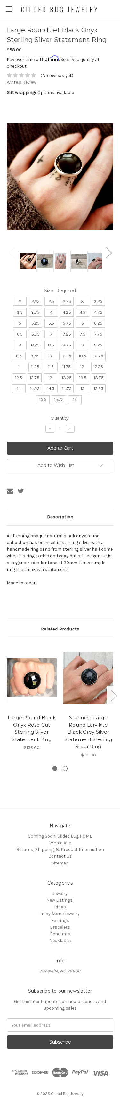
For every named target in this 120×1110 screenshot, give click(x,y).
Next (108, 253)
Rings (60, 907)
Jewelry (60, 893)
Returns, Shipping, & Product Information (60, 849)
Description (60, 517)
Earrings (60, 920)
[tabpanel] (32, 698)
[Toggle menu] (9, 9)
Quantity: (60, 418)
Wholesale (60, 843)
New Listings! (60, 900)
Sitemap (60, 863)
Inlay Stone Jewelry (60, 913)
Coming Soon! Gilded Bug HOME (60, 836)
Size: (60, 290)
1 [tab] (54, 768)
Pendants (60, 934)
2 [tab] (65, 768)
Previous (11, 253)
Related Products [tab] (60, 629)
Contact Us (60, 856)
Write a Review (21, 82)
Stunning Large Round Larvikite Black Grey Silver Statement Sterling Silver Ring (88, 731)
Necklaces (60, 940)
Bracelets (60, 927)
